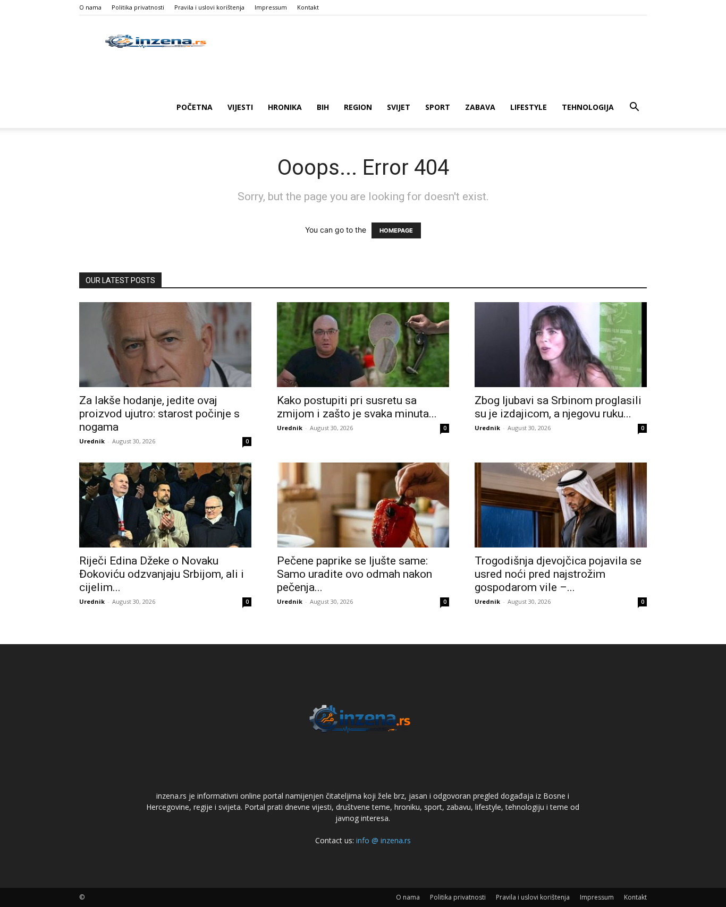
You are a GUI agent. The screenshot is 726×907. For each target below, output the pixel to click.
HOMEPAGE (396, 230)
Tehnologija (588, 107)
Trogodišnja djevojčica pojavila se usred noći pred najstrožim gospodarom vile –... (558, 574)
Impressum (271, 7)
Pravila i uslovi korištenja (209, 7)
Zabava (480, 107)
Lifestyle (528, 107)
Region (358, 107)
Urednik (92, 441)
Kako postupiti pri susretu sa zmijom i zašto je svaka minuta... (357, 407)
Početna (194, 107)
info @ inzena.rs (383, 840)
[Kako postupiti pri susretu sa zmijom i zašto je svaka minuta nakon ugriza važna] (363, 344)
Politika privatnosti (138, 7)
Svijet (398, 107)
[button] (634, 108)
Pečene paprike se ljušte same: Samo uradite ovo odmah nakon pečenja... (354, 574)
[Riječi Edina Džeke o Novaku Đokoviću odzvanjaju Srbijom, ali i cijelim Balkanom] (165, 505)
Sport (437, 107)
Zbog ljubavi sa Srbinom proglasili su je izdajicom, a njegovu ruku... (558, 407)
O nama (90, 7)
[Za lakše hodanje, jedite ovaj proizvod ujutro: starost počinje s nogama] (165, 344)
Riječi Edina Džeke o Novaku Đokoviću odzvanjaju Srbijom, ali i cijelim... (161, 574)
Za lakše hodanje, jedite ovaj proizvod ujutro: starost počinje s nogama (159, 413)
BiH (323, 107)
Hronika (285, 107)
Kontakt (308, 7)
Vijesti (240, 107)
